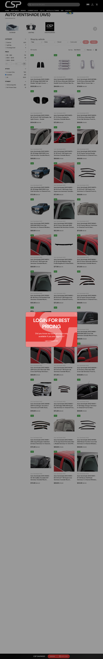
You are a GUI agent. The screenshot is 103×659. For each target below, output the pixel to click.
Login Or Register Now (51, 341)
